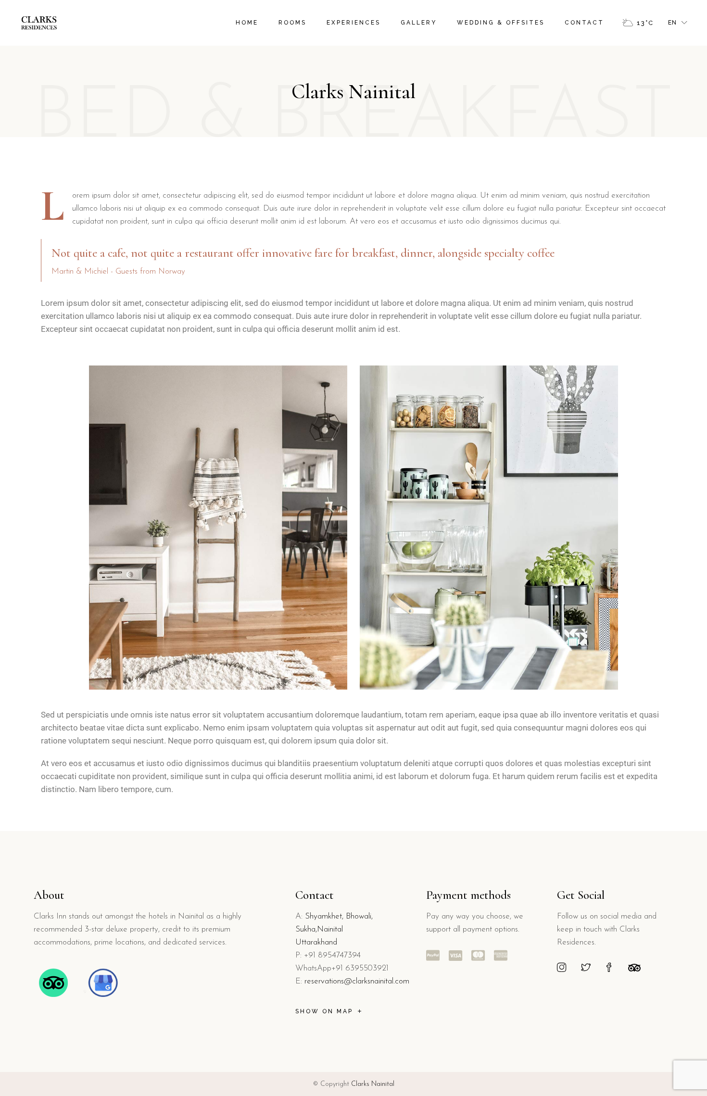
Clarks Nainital (372, 1084)
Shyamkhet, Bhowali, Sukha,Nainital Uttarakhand (334, 929)
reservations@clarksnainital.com (356, 981)
